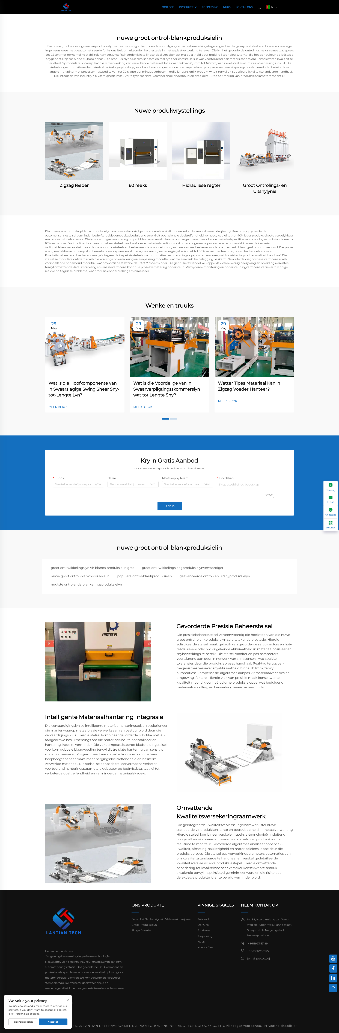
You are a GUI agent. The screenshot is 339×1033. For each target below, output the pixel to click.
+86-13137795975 (258, 951)
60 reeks (138, 185)
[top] (333, 988)
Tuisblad (203, 919)
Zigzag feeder (74, 185)
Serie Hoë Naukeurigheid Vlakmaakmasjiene (161, 919)
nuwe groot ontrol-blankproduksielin (80, 576)
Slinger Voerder (142, 930)
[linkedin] (333, 978)
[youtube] (333, 959)
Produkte (186, 7)
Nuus (227, 7)
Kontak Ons (244, 7)
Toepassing (210, 7)
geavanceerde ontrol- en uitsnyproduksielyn (215, 576)
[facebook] (333, 968)
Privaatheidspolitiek (281, 1026)
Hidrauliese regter (201, 185)
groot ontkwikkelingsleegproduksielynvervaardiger (182, 568)
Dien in (170, 506)
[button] (165, 419)
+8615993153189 (257, 943)
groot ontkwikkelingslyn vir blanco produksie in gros (92, 568)
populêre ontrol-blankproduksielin (144, 576)
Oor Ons (168, 7)
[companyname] (66, 6)
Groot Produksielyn (144, 924)
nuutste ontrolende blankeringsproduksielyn (86, 584)
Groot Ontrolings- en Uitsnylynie (265, 188)
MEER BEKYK (58, 407)
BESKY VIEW (74, 151)
